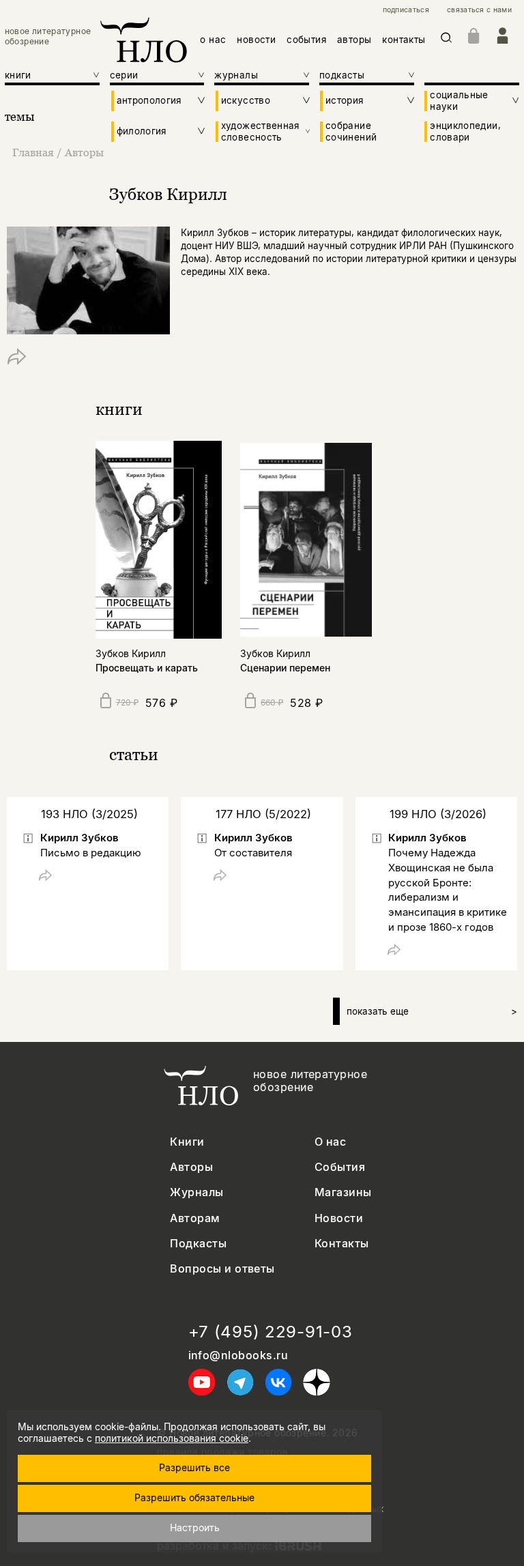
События (340, 1167)
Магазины (343, 1192)
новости (256, 39)
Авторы (84, 152)
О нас (330, 1141)
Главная (33, 152)
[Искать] (446, 39)
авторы (354, 39)
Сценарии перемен (285, 667)
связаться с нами (479, 10)
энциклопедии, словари (465, 131)
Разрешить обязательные (194, 1497)
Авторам (195, 1218)
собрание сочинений (351, 131)
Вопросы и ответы (222, 1268)
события (306, 39)
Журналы (196, 1192)
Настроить (195, 1527)
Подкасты (198, 1243)
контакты (403, 39)
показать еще (432, 1011)
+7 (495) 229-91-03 (270, 1332)
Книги (187, 1141)
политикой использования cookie (171, 1438)
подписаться (406, 10)
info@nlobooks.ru (238, 1355)
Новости (339, 1218)
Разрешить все (194, 1467)
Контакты (342, 1243)
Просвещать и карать (147, 667)
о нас (213, 39)
